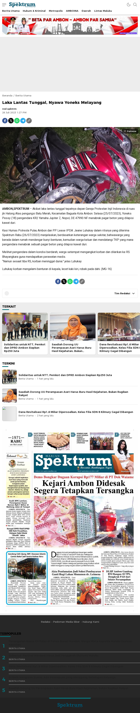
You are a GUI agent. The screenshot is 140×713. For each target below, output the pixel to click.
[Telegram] (23, 120)
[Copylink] (29, 120)
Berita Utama (23, 95)
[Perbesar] (70, 201)
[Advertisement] (70, 64)
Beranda (7, 95)
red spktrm (9, 108)
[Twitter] (11, 120)
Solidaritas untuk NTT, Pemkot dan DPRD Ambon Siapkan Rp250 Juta (24, 347)
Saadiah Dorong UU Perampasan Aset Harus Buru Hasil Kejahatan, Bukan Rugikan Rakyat (71, 349)
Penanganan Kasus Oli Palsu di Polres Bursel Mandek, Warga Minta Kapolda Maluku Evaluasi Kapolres (70, 643)
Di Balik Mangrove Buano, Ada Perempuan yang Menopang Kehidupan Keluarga (62, 677)
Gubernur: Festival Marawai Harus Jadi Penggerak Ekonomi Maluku (53, 655)
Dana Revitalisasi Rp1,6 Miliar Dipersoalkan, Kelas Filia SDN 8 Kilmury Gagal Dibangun (76, 412)
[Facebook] (5, 120)
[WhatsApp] (17, 120)
